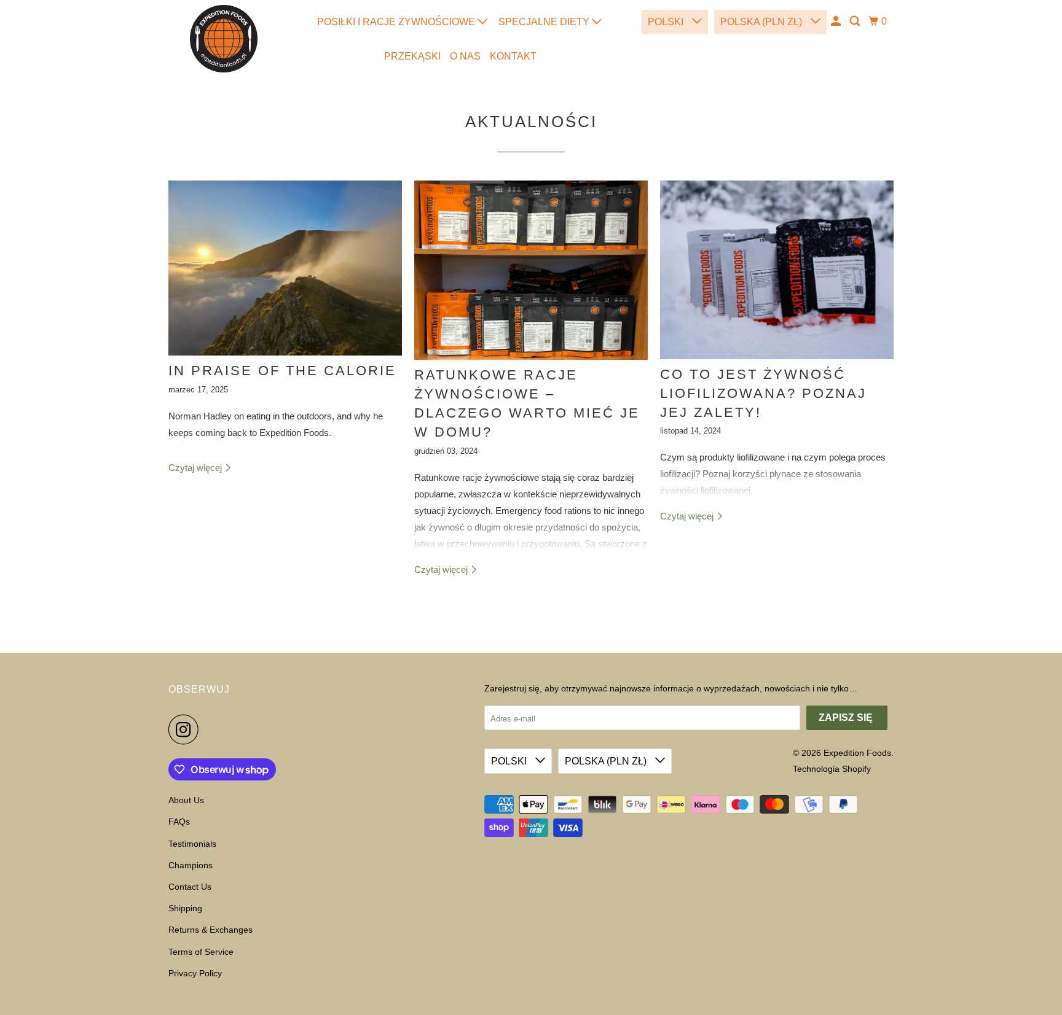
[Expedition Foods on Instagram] (186, 729)
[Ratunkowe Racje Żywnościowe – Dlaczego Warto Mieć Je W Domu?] (531, 270)
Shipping (185, 908)
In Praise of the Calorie (282, 370)
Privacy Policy (195, 973)
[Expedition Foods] (223, 38)
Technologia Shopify (832, 769)
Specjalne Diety (545, 22)
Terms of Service (201, 952)
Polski (667, 22)
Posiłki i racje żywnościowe (397, 22)
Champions (190, 865)
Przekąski (412, 56)
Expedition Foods (857, 753)
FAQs (179, 821)
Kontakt (513, 56)
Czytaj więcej (196, 467)
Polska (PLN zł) (762, 22)
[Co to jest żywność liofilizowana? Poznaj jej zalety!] (777, 270)
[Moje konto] (836, 21)
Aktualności (531, 121)
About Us (186, 800)
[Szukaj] (856, 21)
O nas (465, 56)
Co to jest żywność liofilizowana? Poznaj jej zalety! (763, 393)
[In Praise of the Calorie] (285, 268)
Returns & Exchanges (210, 930)
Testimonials (192, 844)
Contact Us (189, 887)
